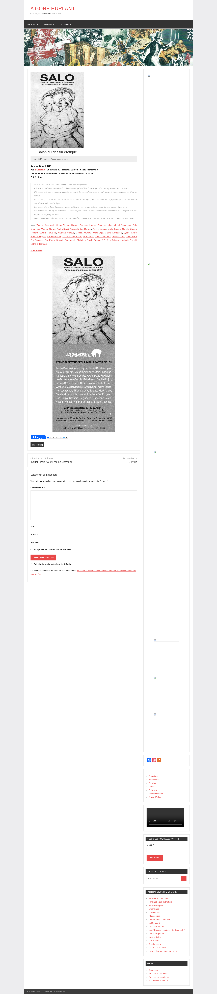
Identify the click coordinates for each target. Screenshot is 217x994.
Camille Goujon (129, 229)
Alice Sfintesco (114, 240)
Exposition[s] (37, 445)
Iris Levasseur (54, 236)
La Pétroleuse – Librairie (159, 919)
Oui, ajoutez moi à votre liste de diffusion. (53, 564)
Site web (35, 542)
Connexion (153, 970)
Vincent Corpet (48, 229)
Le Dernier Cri (155, 923)
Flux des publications (158, 974)
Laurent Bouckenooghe (100, 225)
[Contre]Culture (155, 797)
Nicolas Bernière (79, 225)
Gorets (151, 787)
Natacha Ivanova (66, 233)
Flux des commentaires (159, 977)
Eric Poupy (50, 240)
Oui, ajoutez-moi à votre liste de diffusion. (52, 550)
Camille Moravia (103, 236)
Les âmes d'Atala (156, 926)
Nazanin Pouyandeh (65, 240)
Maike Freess (114, 229)
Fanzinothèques (156, 905)
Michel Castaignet (122, 225)
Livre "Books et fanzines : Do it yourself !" (167, 930)
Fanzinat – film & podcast (160, 898)
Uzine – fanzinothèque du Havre (163, 951)
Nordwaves (154, 941)
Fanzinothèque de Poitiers (160, 902)
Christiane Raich (84, 240)
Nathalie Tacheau (39, 244)
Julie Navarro (118, 236)
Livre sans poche (156, 933)
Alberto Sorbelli (129, 240)
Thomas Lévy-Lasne (72, 236)
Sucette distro (155, 944)
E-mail (34, 534)
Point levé (153, 790)
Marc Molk (88, 236)
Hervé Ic (51, 233)
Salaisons (40, 170)
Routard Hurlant (156, 794)
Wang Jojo (98, 233)
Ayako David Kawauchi (68, 229)
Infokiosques (154, 916)
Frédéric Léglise (38, 236)
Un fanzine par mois (157, 948)
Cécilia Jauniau (83, 233)
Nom (33, 526)
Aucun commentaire (59, 159)
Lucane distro (155, 937)
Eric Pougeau (37, 240)
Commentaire (38, 488)
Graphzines (154, 909)
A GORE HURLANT (52, 8)
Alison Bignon (62, 225)
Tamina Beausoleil (45, 225)
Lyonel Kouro (130, 233)
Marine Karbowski (113, 233)
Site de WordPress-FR (159, 981)
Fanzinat (152, 783)
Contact (66, 24)
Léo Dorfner (85, 229)
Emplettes (153, 776)
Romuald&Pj (99, 240)
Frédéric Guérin (38, 233)
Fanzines (49, 24)
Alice (46, 159)
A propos (32, 24)
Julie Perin (131, 236)
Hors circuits (154, 912)
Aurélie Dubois (99, 229)
